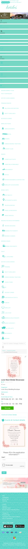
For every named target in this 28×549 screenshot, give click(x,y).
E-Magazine (5, 497)
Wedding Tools (6, 508)
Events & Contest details (9, 415)
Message (7, 408)
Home (3, 350)
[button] (1, 16)
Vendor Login (15, 0)
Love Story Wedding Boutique (10, 389)
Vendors (4, 506)
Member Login (4, 4)
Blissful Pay (5, 499)
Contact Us (5, 513)
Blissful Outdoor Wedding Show (10, 509)
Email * (3, 457)
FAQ (3, 495)
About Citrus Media (7, 518)
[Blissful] (8, 526)
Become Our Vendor (6, 0)
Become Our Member (15, 2)
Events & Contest (11, 350)
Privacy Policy (6, 515)
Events (4, 504)
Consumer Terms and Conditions (11, 516)
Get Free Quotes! (6, 2)
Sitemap (4, 501)
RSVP (4, 472)
